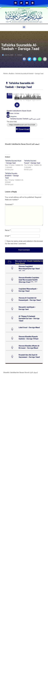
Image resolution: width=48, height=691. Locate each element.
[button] (24, 27)
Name (8, 230)
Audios (11, 73)
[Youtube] (27, 3)
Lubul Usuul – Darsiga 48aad (29, 327)
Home (5, 73)
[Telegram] (32, 3)
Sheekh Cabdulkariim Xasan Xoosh (19, 111)
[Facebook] (15, 3)
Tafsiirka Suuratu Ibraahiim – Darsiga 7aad (12, 176)
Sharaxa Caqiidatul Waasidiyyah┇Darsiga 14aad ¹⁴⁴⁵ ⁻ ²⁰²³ (29, 269)
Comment (9, 204)
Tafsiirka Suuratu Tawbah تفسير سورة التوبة (25, 119)
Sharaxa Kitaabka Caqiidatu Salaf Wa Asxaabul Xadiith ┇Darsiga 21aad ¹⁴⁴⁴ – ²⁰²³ (29, 280)
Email (7, 236)
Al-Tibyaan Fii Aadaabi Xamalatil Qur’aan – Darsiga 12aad (29, 318)
